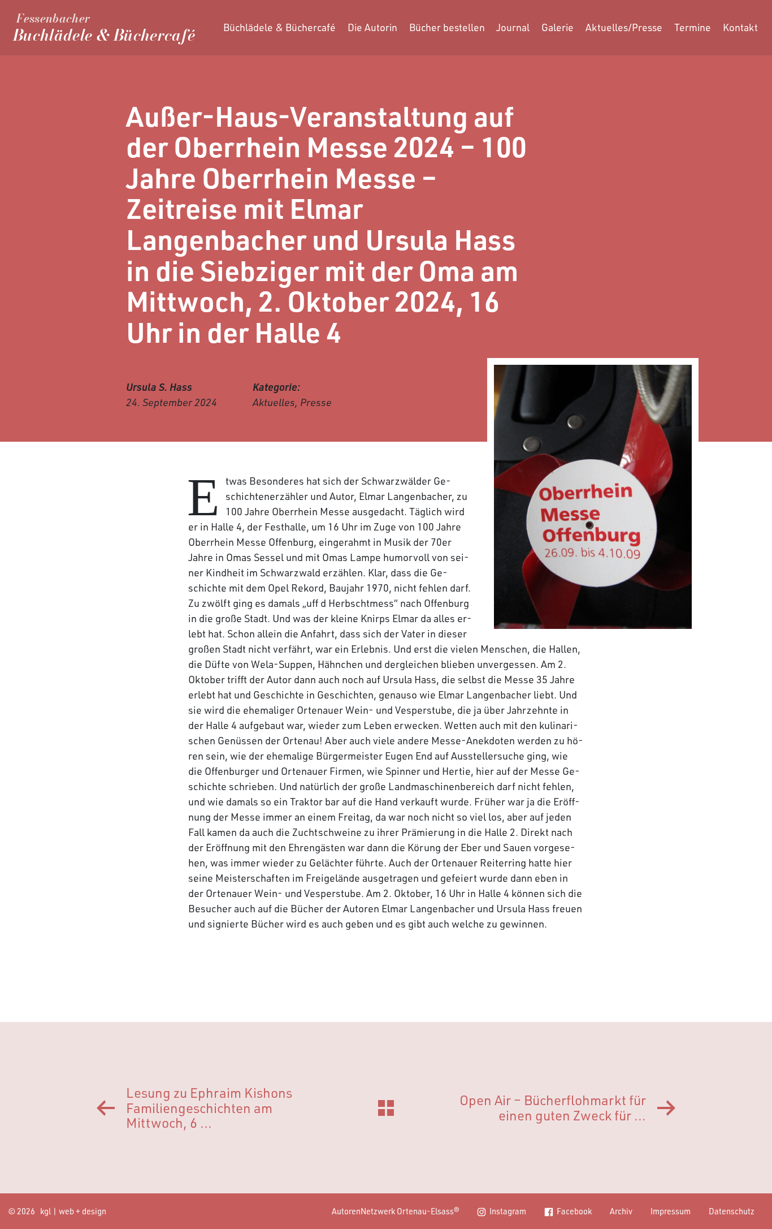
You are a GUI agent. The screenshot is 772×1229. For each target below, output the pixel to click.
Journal (513, 27)
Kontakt (740, 27)
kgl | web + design (73, 1211)
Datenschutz (731, 1211)
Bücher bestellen (447, 27)
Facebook (574, 1211)
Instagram (507, 1211)
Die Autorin (372, 27)
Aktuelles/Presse (623, 27)
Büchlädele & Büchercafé (279, 27)
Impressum (670, 1211)
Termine (692, 27)
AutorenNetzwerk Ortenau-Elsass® (395, 1211)
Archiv (621, 1211)
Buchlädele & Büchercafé (104, 30)
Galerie (557, 27)
